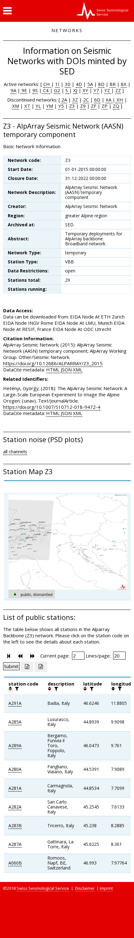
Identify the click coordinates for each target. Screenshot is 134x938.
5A (90, 84)
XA (109, 100)
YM (49, 106)
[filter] (16, 689)
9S (35, 90)
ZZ (118, 90)
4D (79, 84)
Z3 (72, 106)
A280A (15, 769)
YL (38, 106)
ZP (105, 106)
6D (97, 100)
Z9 (83, 106)
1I (57, 84)
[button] (7, 11)
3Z (75, 100)
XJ (75, 90)
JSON (66, 369)
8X (124, 84)
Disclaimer (85, 888)
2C (86, 100)
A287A (15, 844)
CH (47, 84)
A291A (15, 703)
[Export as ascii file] (41, 667)
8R (113, 84)
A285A (15, 722)
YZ (107, 90)
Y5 (61, 106)
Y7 (96, 90)
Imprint (106, 888)
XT (27, 106)
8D (101, 84)
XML (77, 369)
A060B (15, 863)
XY (85, 90)
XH (119, 100)
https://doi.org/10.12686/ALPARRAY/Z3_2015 (53, 363)
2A (64, 100)
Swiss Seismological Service (43, 888)
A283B (15, 825)
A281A (15, 788)
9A (13, 90)
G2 (57, 90)
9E (23, 90)
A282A (15, 807)
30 (67, 84)
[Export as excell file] (27, 667)
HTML (53, 369)
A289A (15, 745)
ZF (93, 106)
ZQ (116, 106)
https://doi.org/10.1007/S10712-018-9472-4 (51, 407)
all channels (15, 451)
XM (15, 106)
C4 (46, 90)
